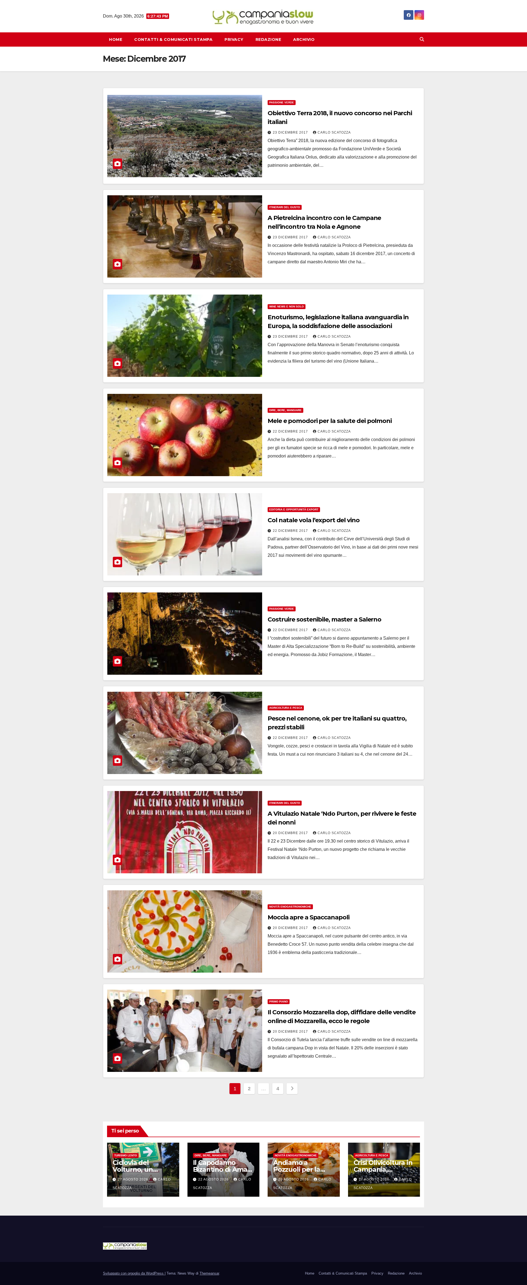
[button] (422, 39)
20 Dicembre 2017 (291, 833)
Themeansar (209, 1273)
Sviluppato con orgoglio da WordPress (134, 1273)
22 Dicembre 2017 (291, 431)
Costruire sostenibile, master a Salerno (324, 619)
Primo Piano (278, 1001)
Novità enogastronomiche (290, 906)
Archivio (304, 39)
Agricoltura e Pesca (285, 707)
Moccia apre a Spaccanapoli (308, 917)
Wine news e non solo (286, 306)
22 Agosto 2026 (214, 1179)
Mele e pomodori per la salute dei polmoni (330, 421)
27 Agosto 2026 (133, 1179)
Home (115, 39)
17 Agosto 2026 (374, 1179)
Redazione (268, 39)
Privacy (234, 39)
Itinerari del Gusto (284, 207)
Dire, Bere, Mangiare (285, 410)
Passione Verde (281, 102)
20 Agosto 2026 (294, 1179)
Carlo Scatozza (334, 132)
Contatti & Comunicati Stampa (173, 39)
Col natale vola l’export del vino (314, 520)
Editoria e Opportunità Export (293, 509)
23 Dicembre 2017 (291, 132)
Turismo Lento (125, 1155)
